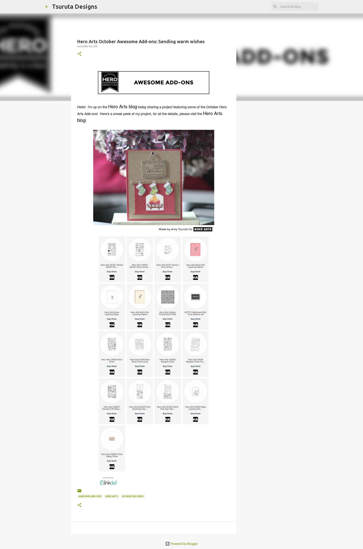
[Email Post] (79, 492)
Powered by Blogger (184, 543)
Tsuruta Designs (74, 6)
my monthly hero (132, 496)
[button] (79, 54)
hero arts (111, 496)
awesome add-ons (90, 496)
